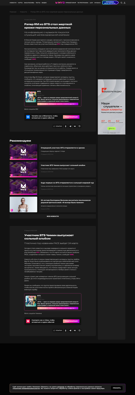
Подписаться (71, 117)
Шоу (91, 2)
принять (117, 388)
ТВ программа (82, 2)
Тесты (38, 2)
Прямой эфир (70, 2)
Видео (44, 2)
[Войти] (124, 3)
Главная (13, 12)
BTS (58, 44)
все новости (53, 216)
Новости (13, 2)
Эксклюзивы (29, 2)
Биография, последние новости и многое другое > (57, 104)
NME (34, 59)
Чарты (20, 2)
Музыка (97, 2)
